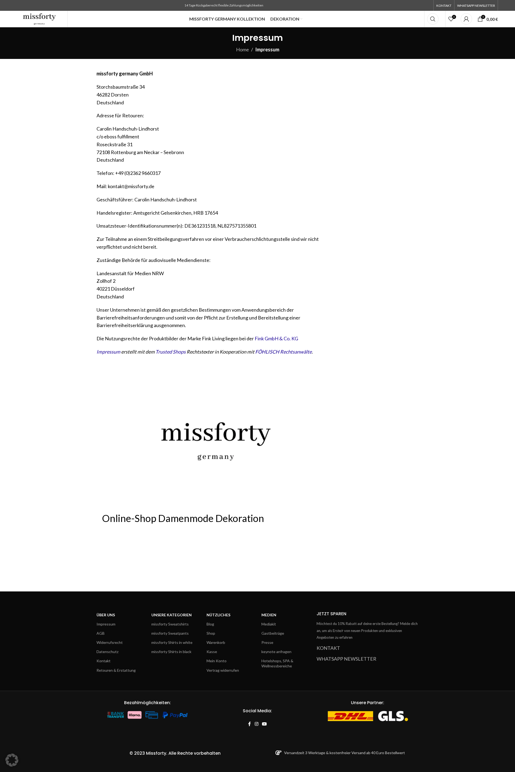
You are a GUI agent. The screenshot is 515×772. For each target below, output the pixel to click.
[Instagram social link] (256, 724)
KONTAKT (328, 648)
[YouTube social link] (264, 724)
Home (242, 49)
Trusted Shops (170, 352)
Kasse (212, 651)
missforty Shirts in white (171, 642)
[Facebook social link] (249, 724)
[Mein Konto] (466, 19)
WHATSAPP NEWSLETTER (346, 659)
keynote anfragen (276, 651)
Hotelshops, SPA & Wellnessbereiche (277, 663)
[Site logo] (39, 18)
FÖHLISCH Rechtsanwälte (283, 352)
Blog (210, 624)
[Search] (432, 19)
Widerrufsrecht (110, 642)
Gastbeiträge (272, 633)
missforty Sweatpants (170, 633)
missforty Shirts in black (171, 651)
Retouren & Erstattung (116, 670)
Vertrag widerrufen (223, 670)
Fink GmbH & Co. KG (276, 338)
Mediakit (268, 624)
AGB (101, 633)
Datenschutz (107, 651)
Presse (267, 642)
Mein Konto (217, 660)
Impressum (108, 352)
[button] (12, 760)
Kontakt (104, 660)
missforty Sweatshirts (170, 624)
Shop (211, 633)
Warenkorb (216, 642)
